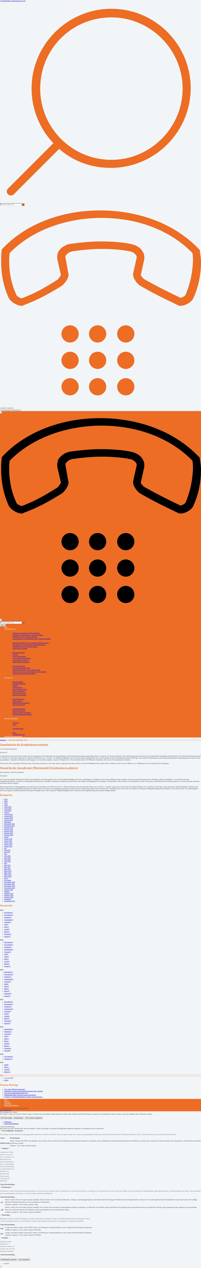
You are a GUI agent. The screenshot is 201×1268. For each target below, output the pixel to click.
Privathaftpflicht (18, 682)
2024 (6, 801)
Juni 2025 (7, 861)
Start (5, 627)
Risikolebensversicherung (21, 662)
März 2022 (7, 875)
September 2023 (9, 901)
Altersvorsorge (17, 701)
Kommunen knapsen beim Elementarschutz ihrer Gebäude (23, 1091)
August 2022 (8, 816)
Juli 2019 (7, 850)
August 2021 (8, 814)
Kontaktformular (18, 729)
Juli (5, 848)
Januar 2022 (8, 843)
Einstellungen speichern (9, 1259)
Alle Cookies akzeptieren (33, 1118)
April (6, 805)
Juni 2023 (7, 860)
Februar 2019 (8, 827)
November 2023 (9, 888)
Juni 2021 (7, 856)
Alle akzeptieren (24, 1259)
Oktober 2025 (8, 897)
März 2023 (7, 876)
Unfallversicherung (19, 709)
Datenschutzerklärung (11, 1105)
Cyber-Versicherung (19, 656)
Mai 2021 (7, 867)
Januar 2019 (8, 839)
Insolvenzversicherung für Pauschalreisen (26, 633)
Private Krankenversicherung (22, 714)
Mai (5, 863)
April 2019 (7, 807)
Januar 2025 (8, 846)
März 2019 (7, 871)
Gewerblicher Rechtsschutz (22, 658)
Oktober (7, 892)
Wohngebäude (17, 687)
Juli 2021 (7, 852)
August (6, 812)
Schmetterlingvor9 (19, 735)
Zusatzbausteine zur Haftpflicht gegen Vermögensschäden (32, 639)
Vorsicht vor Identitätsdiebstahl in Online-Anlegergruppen (23, 1097)
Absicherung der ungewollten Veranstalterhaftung (29, 645)
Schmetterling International (13, 736)
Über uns (16, 723)
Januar (6, 837)
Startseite (3, 740)
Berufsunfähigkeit (18, 699)
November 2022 (9, 886)
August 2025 (8, 820)
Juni (5, 854)
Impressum (7, 1103)
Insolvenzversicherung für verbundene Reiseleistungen (31, 643)
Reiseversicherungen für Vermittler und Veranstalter (30, 672)
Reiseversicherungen (19, 695)
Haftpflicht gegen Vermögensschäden (25, 637)
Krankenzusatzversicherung (22, 713)
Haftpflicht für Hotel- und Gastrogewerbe (26, 670)
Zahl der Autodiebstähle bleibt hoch (16, 1093)
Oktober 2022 (8, 895)
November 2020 (9, 882)
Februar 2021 (8, 829)
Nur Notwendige (6, 1118)
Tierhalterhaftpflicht (19, 684)
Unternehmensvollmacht (21, 660)
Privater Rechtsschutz (20, 689)
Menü (3, 625)
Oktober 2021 (8, 893)
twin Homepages (5, 1110)
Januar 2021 (8, 841)
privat (14, 724)
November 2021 (9, 884)
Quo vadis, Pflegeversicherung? (14, 1089)
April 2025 (7, 811)
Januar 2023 (8, 844)
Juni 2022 (7, 858)
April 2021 (7, 809)
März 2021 (7, 873)
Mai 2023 (7, 869)
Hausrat (15, 686)
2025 (6, 803)
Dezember (7, 822)
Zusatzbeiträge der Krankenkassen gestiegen (24, 744)
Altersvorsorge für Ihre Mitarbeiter (24, 674)
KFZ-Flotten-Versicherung (21, 668)
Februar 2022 (8, 831)
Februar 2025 (8, 835)
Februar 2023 (8, 833)
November (7, 880)
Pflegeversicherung (19, 711)
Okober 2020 (8, 890)
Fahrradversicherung (19, 693)
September (7, 899)
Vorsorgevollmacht (19, 705)
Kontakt (7, 1102)
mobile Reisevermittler (20, 648)
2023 (6, 799)
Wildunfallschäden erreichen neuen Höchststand (20, 1095)
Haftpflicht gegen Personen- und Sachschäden (28, 635)
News (14, 733)
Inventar (15, 654)
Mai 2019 (7, 865)
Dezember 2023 (9, 826)
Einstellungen (18, 1118)
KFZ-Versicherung (19, 666)
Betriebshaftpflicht (19, 653)
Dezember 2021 (9, 824)
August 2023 (8, 818)
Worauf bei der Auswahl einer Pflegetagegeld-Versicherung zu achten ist (39, 767)
